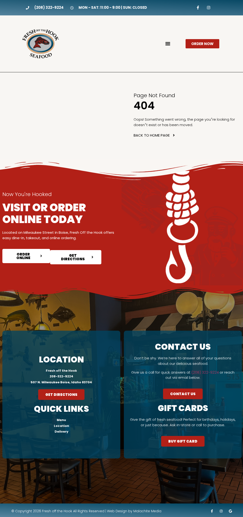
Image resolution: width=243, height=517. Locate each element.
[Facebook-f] (198, 7)
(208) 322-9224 (205, 372)
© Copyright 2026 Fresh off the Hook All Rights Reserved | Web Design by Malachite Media (86, 511)
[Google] (230, 511)
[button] (168, 44)
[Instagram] (208, 7)
